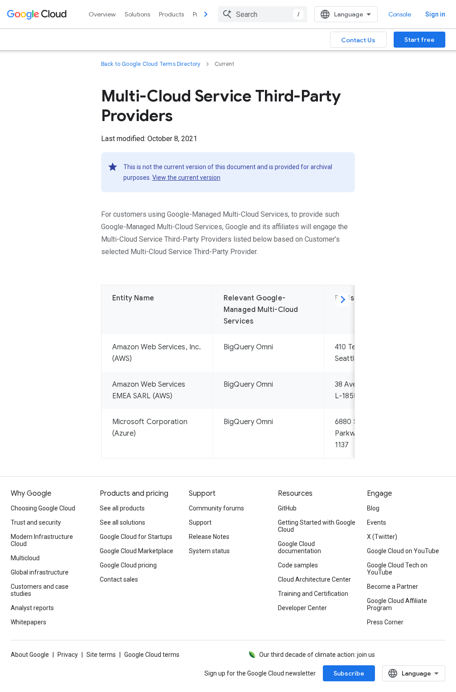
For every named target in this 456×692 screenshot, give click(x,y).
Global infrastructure (40, 572)
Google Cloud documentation (299, 547)
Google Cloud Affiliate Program (397, 604)
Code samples (298, 565)
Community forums (216, 508)
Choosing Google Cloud (43, 508)
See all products (122, 508)
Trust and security (36, 522)
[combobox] (262, 14)
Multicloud (25, 558)
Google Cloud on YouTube (403, 550)
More (343, 301)
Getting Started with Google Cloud (316, 526)
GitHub (287, 508)
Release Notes (209, 536)
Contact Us (358, 40)
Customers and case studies (40, 590)
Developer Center (302, 607)
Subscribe (349, 673)
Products (171, 14)
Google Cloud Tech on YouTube (397, 569)
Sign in (435, 14)
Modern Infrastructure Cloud (42, 540)
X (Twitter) (382, 536)
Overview (102, 14)
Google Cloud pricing (128, 565)
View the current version (186, 177)
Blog (373, 508)
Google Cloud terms (151, 654)
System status (209, 550)
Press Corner (385, 622)
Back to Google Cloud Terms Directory (150, 64)
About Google (30, 654)
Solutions (137, 14)
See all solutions (122, 522)
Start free (419, 40)
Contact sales (119, 579)
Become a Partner (392, 586)
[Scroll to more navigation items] (205, 14)
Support (200, 522)
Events (376, 522)
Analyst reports (32, 607)
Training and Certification (313, 593)
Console (399, 14)
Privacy (67, 654)
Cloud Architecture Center (314, 579)
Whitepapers (28, 622)
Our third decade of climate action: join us (317, 654)
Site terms (101, 654)
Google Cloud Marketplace (136, 550)
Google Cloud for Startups (136, 536)
